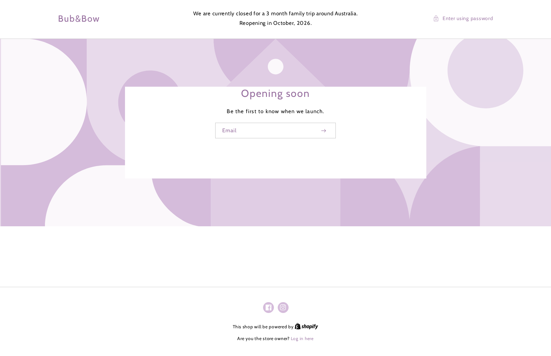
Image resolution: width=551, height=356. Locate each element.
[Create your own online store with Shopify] (306, 326)
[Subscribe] (324, 130)
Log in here (302, 338)
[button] (463, 18)
